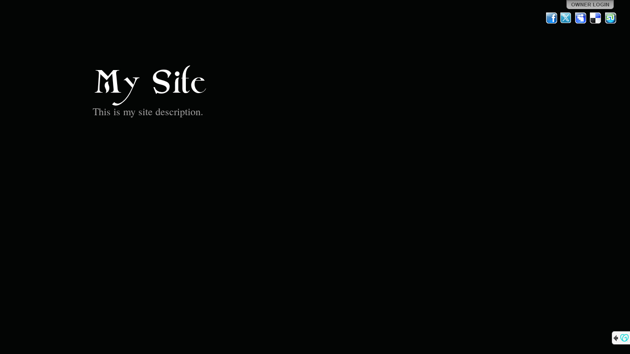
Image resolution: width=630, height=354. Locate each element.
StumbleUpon (610, 18)
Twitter (566, 18)
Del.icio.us (595, 18)
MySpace (581, 18)
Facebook (551, 18)
